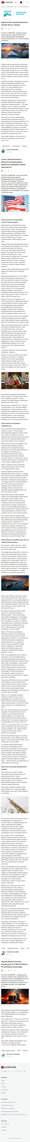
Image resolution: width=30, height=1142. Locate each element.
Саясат (3, 1083)
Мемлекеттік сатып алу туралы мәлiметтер (14, 1114)
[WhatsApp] (5, 29)
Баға (18, 1050)
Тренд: (3, 6)
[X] (15, 29)
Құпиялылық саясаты (7, 1105)
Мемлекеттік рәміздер (8, 1108)
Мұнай (24, 146)
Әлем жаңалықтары (8, 1050)
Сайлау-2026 (9, 6)
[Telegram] (8, 29)
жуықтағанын (5, 1045)
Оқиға (3, 1080)
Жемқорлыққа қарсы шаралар (9, 1111)
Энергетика (6, 146)
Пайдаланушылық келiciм (8, 1102)
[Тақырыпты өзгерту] (22, 2)
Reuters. (3, 986)
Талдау (3, 1086)
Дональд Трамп (13, 948)
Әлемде (3, 1093)
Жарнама (3, 1130)
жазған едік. (5, 140)
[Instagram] (2, 29)
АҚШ (3, 948)
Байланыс (4, 1127)
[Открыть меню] (27, 2)
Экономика (16, 146)
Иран (22, 948)
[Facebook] (11, 29)
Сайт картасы (5, 1124)
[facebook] (11, 1071)
